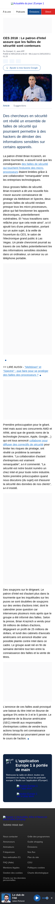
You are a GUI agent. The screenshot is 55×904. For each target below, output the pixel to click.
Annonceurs (9, 841)
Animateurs (8, 847)
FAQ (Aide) (8, 862)
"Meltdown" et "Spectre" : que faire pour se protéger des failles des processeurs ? (25, 370)
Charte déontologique (38, 873)
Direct (48, 12)
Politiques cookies (36, 867)
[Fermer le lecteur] (51, 898)
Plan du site (33, 857)
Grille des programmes (39, 836)
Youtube (20, 830)
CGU (30, 862)
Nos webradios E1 (12, 857)
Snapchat (26, 830)
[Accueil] (27, 3)
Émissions (34, 12)
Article (6, 105)
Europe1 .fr (10, 51)
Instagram (10, 830)
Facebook (15, 830)
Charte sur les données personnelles (14, 879)
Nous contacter (10, 836)
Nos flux (31, 852)
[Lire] (37, 898)
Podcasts (20, 12)
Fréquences (9, 852)
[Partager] (5, 61)
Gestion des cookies (13, 873)
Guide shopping (35, 841)
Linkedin (31, 830)
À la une (7, 12)
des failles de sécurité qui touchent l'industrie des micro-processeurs (25, 167)
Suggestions (19, 105)
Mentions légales (11, 867)
